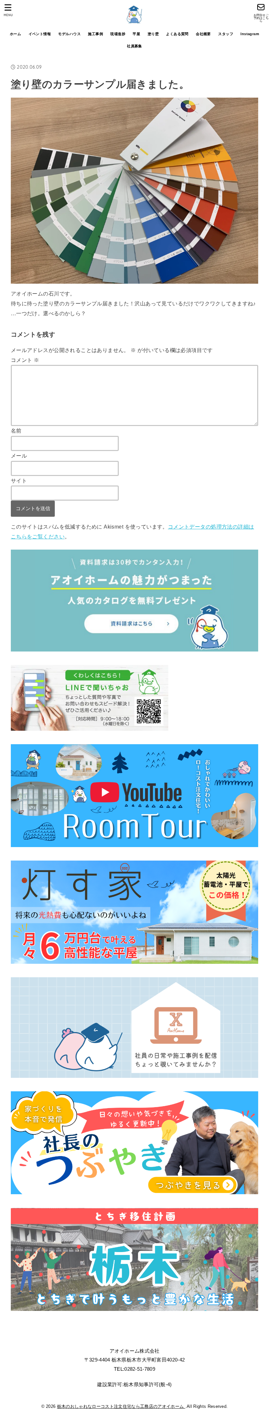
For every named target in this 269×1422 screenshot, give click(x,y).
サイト (19, 481)
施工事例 (95, 34)
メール (19, 456)
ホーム (15, 34)
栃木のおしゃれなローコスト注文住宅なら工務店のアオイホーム (121, 1406)
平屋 (136, 34)
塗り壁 (153, 34)
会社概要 (203, 34)
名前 (16, 431)
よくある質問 (177, 34)
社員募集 (134, 46)
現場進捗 (117, 34)
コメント (25, 360)
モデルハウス (69, 34)
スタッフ (225, 34)
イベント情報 (40, 34)
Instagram (249, 34)
